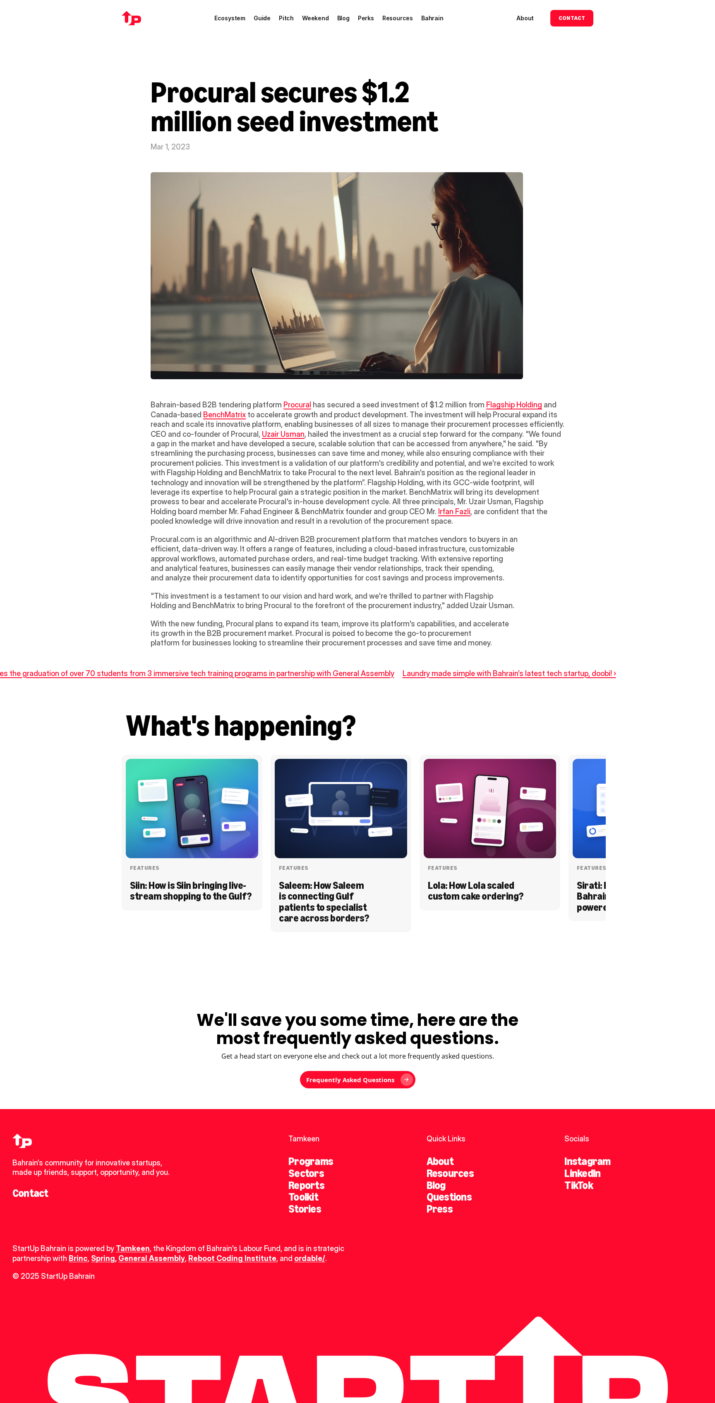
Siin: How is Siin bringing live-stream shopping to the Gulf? (191, 890)
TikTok (578, 1185)
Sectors (306, 1173)
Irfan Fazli (454, 511)
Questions (449, 1196)
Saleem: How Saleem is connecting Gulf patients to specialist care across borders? (324, 901)
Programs (310, 1161)
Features (144, 867)
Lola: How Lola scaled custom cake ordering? (475, 890)
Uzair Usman (283, 434)
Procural (297, 404)
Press (440, 1208)
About (440, 1161)
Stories (304, 1208)
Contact (30, 1193)
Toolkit (303, 1196)
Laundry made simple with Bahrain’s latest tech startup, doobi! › (509, 673)
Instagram (587, 1161)
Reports (306, 1185)
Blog (436, 1185)
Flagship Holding (514, 404)
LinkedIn (582, 1173)
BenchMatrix (224, 414)
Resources (450, 1173)
